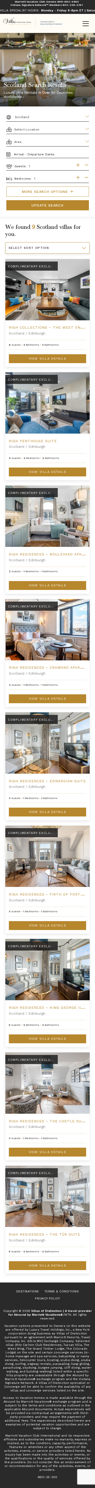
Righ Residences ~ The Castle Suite (48, 1121)
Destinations (27, 1291)
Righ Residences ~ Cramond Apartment (51, 667)
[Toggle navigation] (85, 24)
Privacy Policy (47, 1298)
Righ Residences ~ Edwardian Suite (47, 781)
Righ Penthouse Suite (33, 441)
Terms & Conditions (61, 1291)
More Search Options (45, 192)
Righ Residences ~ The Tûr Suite (44, 1234)
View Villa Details (47, 358)
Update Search (47, 205)
